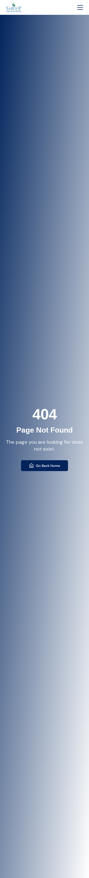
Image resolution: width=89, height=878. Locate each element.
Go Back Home (48, 465)
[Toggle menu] (80, 7)
